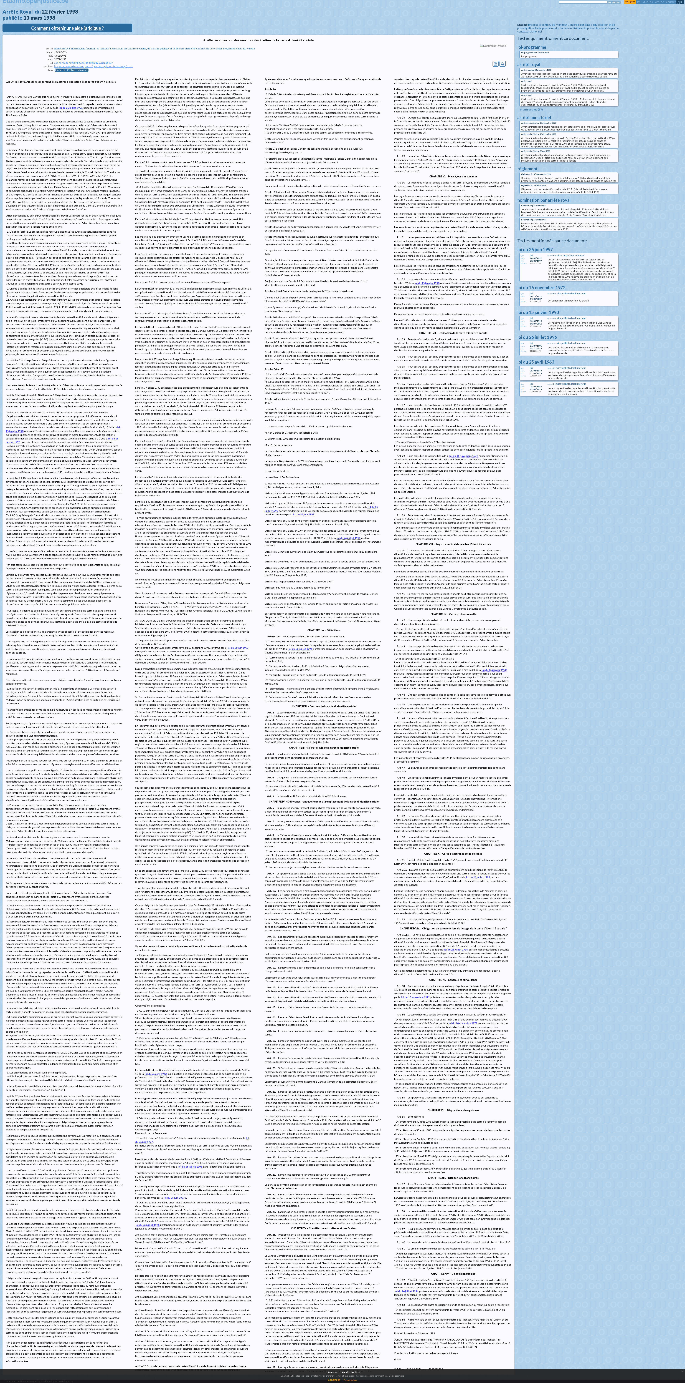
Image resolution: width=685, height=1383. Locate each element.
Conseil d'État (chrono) (71, 70)
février (57, 12)
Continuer (334, 1379)
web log (659, 2)
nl (681, 2)
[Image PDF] (496, 64)
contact (671, 2)
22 (45, 12)
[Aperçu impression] (502, 64)
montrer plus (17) (531, 109)
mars (36, 18)
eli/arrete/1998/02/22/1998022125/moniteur (83, 63)
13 (26, 18)
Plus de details (350, 1380)
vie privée (630, 2)
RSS (638, 2)
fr (679, 2)
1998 (72, 12)
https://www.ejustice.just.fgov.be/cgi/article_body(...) (93, 66)
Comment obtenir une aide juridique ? (67, 28)
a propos (648, 2)
